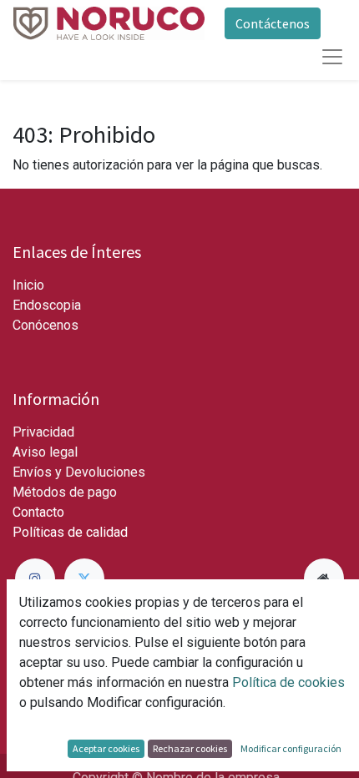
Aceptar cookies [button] (106, 748)
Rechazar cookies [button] (190, 748)
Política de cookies (288, 682)
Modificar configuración (290, 748)
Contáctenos (272, 23)
